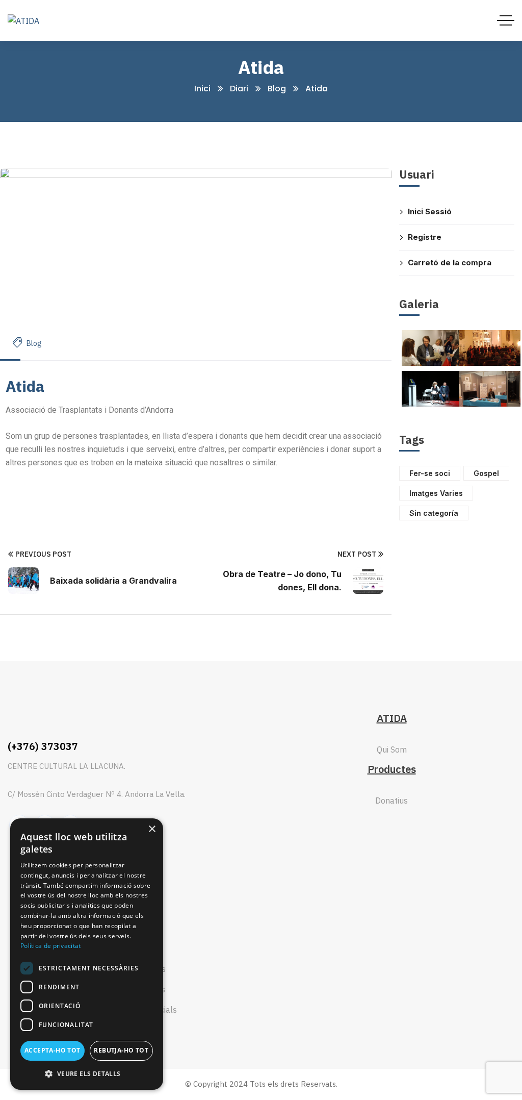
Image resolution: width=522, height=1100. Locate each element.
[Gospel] (489, 348)
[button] (86, 1073)
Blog (277, 88)
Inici (202, 88)
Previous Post (43, 554)
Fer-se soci (429, 473)
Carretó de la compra (449, 262)
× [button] (151, 829)
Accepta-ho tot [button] (52, 1050)
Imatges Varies (436, 493)
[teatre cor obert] (432, 389)
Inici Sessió (430, 211)
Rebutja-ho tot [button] (121, 1050)
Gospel (486, 473)
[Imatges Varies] (432, 348)
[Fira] (489, 389)
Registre (424, 237)
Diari (239, 88)
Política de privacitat (50, 945)
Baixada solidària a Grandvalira (113, 581)
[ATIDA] (23, 20)
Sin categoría (433, 513)
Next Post (356, 554)
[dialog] (86, 954)
